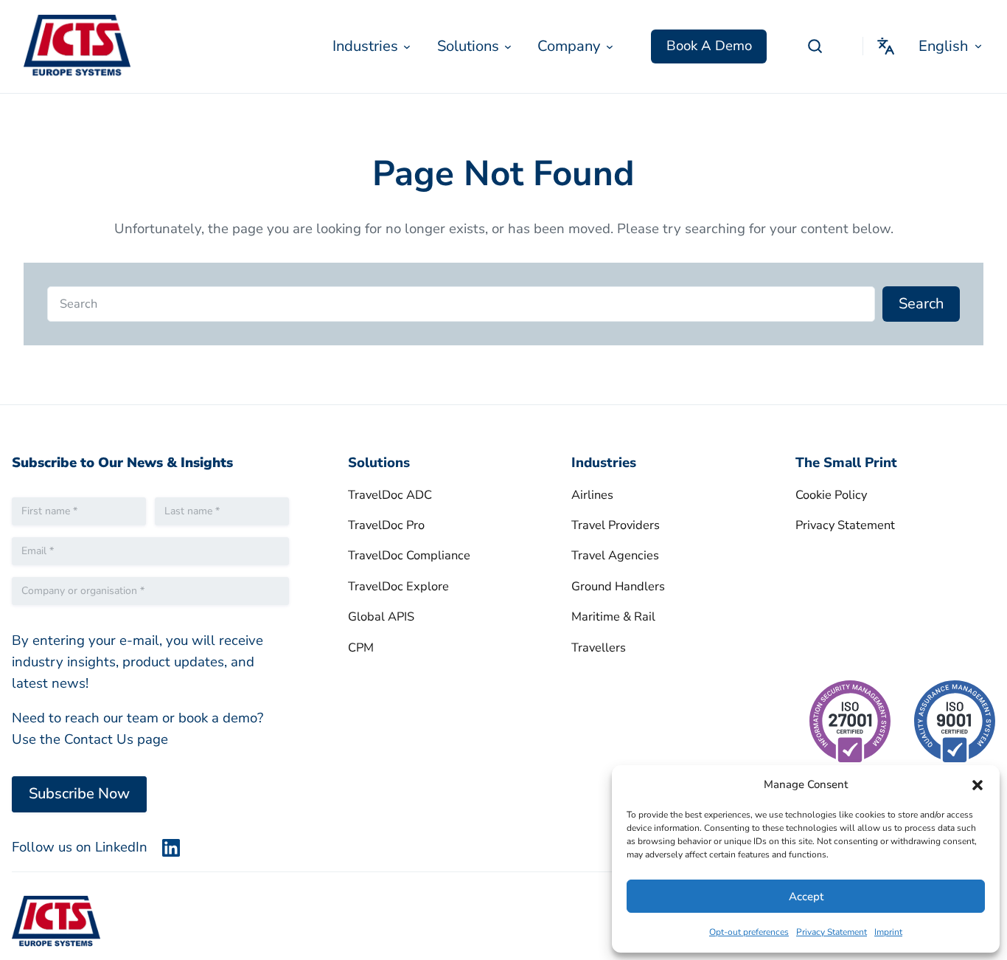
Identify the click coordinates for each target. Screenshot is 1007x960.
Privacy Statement (831, 932)
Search (921, 304)
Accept (806, 896)
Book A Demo (709, 45)
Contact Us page (116, 739)
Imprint (888, 932)
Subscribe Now (79, 794)
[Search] (814, 46)
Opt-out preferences (749, 932)
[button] (977, 785)
